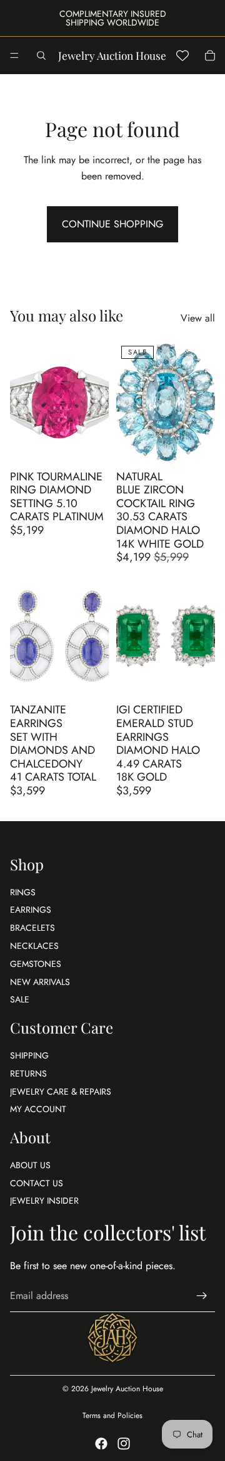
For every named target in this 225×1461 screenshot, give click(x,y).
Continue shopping (112, 224)
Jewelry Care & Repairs (60, 1091)
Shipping (29, 1055)
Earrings (30, 909)
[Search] (41, 55)
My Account (38, 1109)
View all (198, 318)
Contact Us (36, 1183)
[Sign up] (202, 1296)
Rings (23, 892)
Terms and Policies (112, 1415)
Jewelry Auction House (127, 1388)
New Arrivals (40, 982)
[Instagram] (123, 1443)
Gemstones (35, 964)
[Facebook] (101, 1443)
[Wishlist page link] (182, 55)
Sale (19, 999)
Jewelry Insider (44, 1201)
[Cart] (210, 55)
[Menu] (14, 55)
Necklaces (34, 946)
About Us (30, 1165)
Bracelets (32, 927)
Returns (28, 1073)
